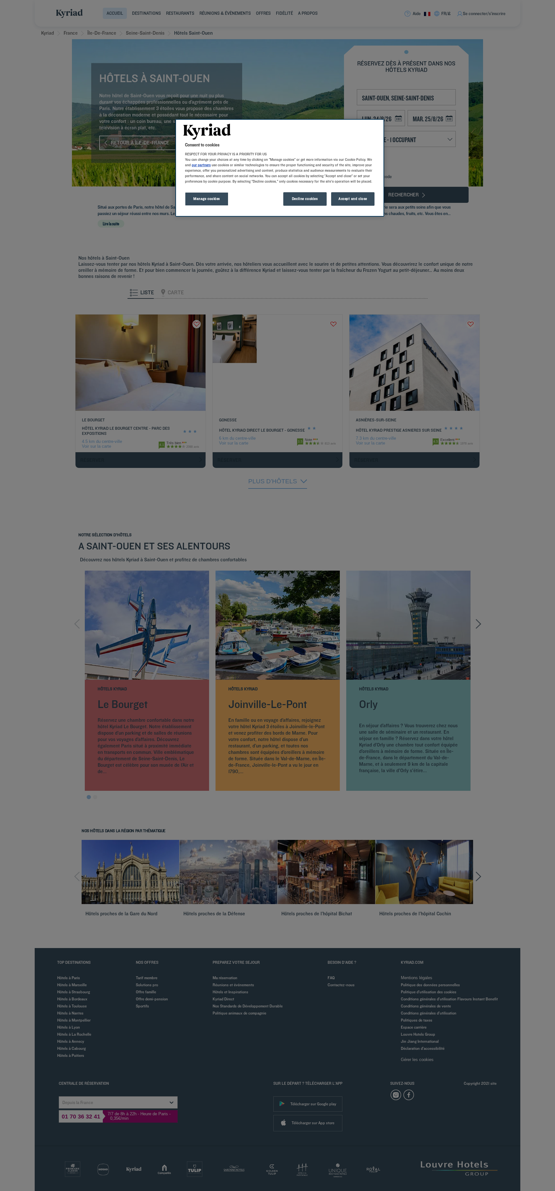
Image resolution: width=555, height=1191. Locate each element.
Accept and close (353, 198)
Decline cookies (305, 198)
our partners (201, 165)
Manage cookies (206, 198)
